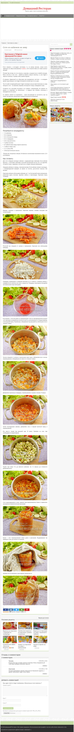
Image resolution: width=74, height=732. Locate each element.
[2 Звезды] (4, 611)
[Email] (21, 609)
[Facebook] (5, 609)
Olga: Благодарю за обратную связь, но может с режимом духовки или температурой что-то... (61, 54)
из (44, 660)
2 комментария (7, 49)
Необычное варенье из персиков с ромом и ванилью (25, 632)
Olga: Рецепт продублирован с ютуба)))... (59, 81)
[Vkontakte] (10, 609)
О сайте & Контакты (15, 2)
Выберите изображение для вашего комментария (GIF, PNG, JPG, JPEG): (22, 711)
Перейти (41, 58)
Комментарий (7, 685)
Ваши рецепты (4, 2)
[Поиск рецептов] (71, 44)
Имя (4, 698)
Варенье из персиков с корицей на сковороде (10, 632)
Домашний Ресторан (37, 8)
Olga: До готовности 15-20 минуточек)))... (57, 100)
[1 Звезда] (3, 611)
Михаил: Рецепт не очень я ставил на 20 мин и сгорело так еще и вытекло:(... (61, 58)
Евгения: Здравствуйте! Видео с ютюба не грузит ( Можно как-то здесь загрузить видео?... (61, 94)
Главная (3, 15)
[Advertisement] (37, 29)
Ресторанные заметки (32, 15)
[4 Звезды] (7, 611)
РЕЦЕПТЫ (41, 15)
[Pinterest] (26, 609)
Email (5, 703)
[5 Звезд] (8, 611)
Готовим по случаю (10, 15)
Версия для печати (44, 618)
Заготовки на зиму (12, 43)
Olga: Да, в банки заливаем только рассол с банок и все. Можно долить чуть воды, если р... (60, 63)
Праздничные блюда (20, 15)
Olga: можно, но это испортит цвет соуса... (60, 84)
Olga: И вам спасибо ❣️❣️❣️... (59, 97)
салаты (24, 68)
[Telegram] (16, 609)
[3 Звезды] (5, 611)
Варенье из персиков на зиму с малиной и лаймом (40, 632)
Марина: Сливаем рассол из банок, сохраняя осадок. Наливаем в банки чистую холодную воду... (60, 77)
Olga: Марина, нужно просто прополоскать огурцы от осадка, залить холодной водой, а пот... (61, 67)
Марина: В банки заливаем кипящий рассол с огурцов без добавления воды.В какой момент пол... (60, 72)
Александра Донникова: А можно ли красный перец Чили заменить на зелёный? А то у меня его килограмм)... (61, 89)
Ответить (45, 665)
